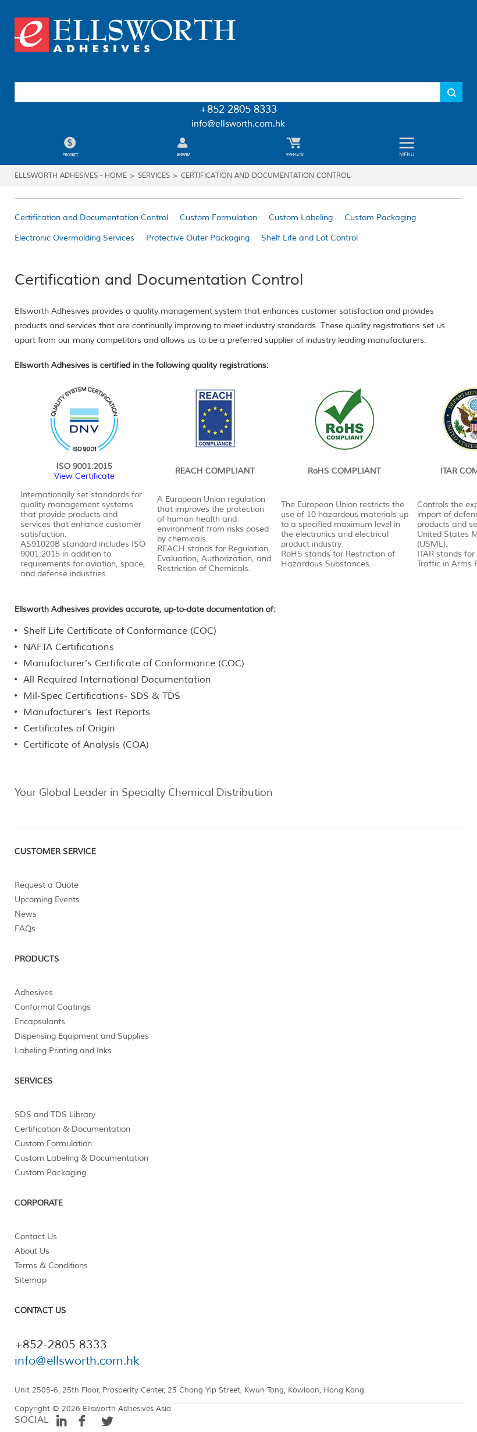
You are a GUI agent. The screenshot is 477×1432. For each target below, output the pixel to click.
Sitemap (31, 1280)
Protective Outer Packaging (198, 238)
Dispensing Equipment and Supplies (82, 1036)
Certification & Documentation (72, 1129)
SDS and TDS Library (55, 1114)
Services (154, 175)
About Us (32, 1251)
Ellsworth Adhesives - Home (71, 175)
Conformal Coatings (53, 1007)
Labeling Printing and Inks (63, 1051)
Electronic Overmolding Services (74, 238)
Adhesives (34, 992)
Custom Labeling (301, 217)
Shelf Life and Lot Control (309, 238)
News (26, 914)
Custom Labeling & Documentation (81, 1158)
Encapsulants (40, 1022)
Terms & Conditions (51, 1266)
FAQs (25, 929)
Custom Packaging (380, 217)
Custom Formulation (218, 217)
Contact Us (36, 1236)
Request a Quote (47, 885)
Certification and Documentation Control (266, 175)
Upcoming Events (47, 900)
